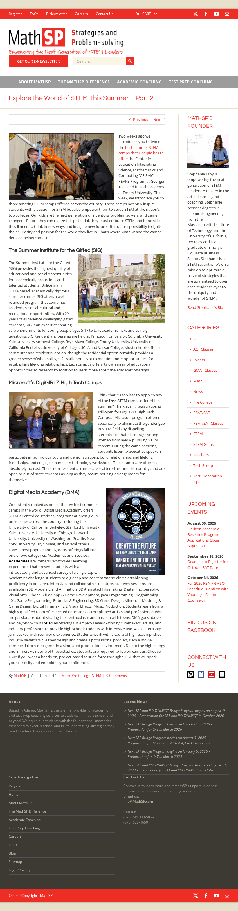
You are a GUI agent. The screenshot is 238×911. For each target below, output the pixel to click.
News (198, 391)
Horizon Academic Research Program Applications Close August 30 (203, 537)
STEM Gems (203, 444)
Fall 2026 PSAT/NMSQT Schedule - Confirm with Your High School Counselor (208, 592)
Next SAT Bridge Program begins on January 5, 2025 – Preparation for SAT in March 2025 (169, 754)
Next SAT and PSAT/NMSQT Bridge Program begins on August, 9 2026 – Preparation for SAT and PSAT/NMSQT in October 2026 (176, 713)
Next (157, 119)
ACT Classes (203, 349)
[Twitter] (190, 674)
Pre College (81, 675)
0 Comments (116, 675)
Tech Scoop (203, 465)
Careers (15, 836)
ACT (196, 338)
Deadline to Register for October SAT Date (207, 564)
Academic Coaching (25, 819)
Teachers (201, 454)
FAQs (13, 844)
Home (14, 794)
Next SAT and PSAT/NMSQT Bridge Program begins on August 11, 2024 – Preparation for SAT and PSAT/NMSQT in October (177, 767)
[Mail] (222, 674)
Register (15, 786)
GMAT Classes (205, 370)
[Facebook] (201, 674)
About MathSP (20, 802)
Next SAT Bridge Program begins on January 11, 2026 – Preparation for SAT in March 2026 (170, 727)
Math (66, 675)
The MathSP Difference (27, 811)
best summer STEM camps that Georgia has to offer (141, 153)
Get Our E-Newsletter (38, 61)
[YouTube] (211, 674)
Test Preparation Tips (207, 478)
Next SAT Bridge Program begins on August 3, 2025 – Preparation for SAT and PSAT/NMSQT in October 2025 (170, 740)
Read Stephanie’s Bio (205, 307)
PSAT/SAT (201, 412)
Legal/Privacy (19, 870)
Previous (140, 119)
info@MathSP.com (138, 801)
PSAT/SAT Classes (208, 423)
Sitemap (15, 861)
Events (199, 359)
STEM (96, 675)
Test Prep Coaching (24, 828)
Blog (12, 853)
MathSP (20, 675)
